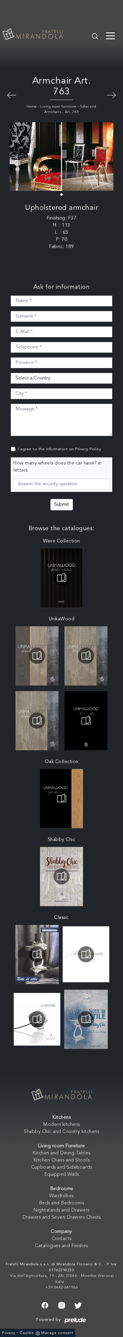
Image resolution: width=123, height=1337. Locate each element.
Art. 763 (72, 112)
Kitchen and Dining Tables (61, 1153)
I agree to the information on (59, 449)
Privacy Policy (88, 449)
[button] (61, 194)
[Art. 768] (111, 94)
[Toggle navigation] (110, 35)
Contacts (62, 1238)
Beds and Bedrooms (61, 1203)
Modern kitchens (61, 1124)
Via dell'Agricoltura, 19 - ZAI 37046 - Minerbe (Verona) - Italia (63, 1279)
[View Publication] (61, 578)
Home (32, 107)
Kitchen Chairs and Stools (61, 1160)
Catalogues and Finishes (61, 1246)
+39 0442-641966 (61, 1287)
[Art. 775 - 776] (11, 94)
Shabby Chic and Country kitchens (61, 1131)
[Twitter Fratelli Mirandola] (78, 1305)
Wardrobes (61, 1196)
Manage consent (57, 1333)
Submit (61, 504)
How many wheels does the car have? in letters (57, 467)
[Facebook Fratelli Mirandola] (45, 1305)
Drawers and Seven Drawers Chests (61, 1217)
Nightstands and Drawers (61, 1210)
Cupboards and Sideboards (61, 1167)
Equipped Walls (61, 1174)
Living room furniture (58, 107)
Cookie (27, 1333)
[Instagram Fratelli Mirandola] (61, 1305)
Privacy (8, 1333)
